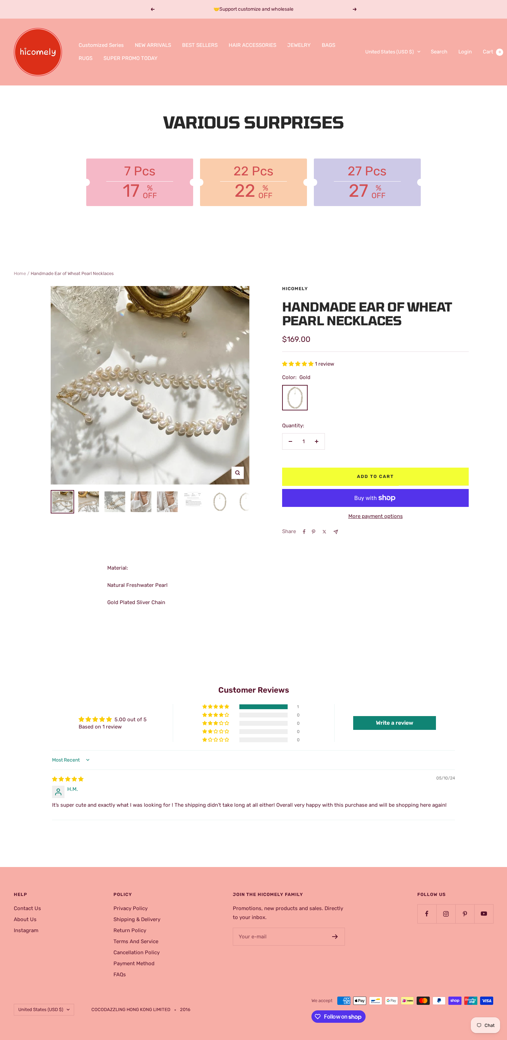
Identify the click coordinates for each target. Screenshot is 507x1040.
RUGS (85, 58)
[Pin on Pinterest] (313, 531)
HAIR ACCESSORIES (252, 45)
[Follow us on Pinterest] (464, 913)
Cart (492, 52)
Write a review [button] (394, 723)
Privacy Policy (130, 908)
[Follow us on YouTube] (483, 913)
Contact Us (27, 908)
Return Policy (129, 930)
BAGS (328, 45)
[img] (67, 779)
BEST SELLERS (200, 45)
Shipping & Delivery (136, 919)
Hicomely (295, 288)
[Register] (335, 936)
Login (465, 52)
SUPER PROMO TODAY (130, 58)
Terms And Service (135, 941)
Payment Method (134, 963)
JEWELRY (299, 45)
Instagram (26, 930)
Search (439, 52)
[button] (298, 364)
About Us (25, 919)
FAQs (119, 974)
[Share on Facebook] (304, 531)
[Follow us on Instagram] (445, 913)
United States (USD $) (389, 52)
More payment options (375, 516)
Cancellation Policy (136, 952)
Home (20, 273)
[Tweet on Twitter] (324, 531)
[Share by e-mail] (336, 532)
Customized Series (101, 45)
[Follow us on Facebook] (426, 913)
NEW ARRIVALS (153, 45)
